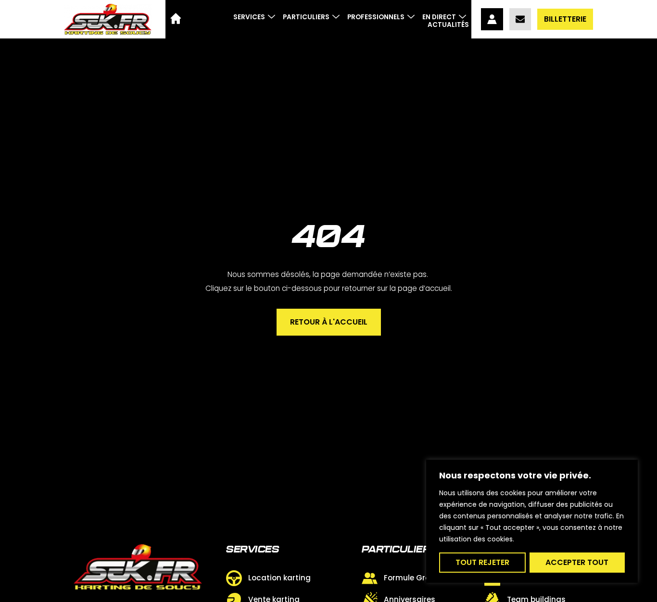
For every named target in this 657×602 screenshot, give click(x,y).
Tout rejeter (482, 562)
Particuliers (306, 17)
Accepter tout (576, 562)
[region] (532, 521)
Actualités (448, 25)
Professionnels (375, 17)
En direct (439, 17)
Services (249, 17)
